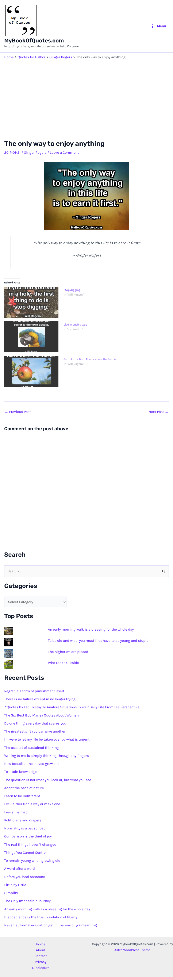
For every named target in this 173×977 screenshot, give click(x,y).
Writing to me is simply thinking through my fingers (46, 755)
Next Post (158, 412)
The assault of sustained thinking (31, 747)
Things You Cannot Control (25, 852)
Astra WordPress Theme (132, 950)
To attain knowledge (20, 771)
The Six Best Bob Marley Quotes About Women (41, 715)
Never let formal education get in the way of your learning (50, 925)
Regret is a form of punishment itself (34, 691)
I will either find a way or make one (32, 804)
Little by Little (15, 885)
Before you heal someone (24, 877)
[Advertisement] (86, 91)
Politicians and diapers (22, 820)
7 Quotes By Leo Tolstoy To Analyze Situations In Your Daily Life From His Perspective (71, 707)
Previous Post (18, 412)
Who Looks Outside (63, 663)
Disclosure (40, 968)
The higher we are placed (68, 652)
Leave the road (16, 812)
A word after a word (19, 868)
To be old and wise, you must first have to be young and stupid (98, 640)
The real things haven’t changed (30, 844)
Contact (40, 956)
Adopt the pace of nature (24, 788)
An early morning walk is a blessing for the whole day (91, 629)
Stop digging (72, 290)
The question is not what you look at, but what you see (47, 780)
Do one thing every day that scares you (35, 723)
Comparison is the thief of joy (28, 836)
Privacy (40, 962)
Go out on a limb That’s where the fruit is (90, 359)
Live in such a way (75, 324)
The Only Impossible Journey (27, 901)
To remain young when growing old (32, 860)
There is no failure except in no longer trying (40, 699)
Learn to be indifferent (22, 796)
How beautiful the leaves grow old (31, 763)
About (40, 950)
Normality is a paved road (25, 828)
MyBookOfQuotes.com (34, 40)
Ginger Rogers (35, 152)
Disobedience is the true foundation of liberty (40, 917)
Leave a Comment (64, 152)
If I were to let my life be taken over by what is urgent (46, 739)
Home (40, 944)
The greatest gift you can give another (34, 731)
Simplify (11, 893)
